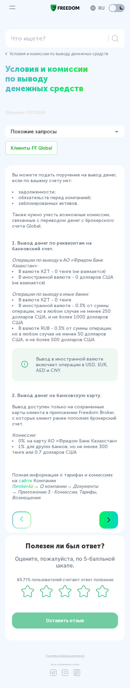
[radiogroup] (65, 591)
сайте (25, 481)
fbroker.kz (22, 486)
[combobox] (59, 38)
